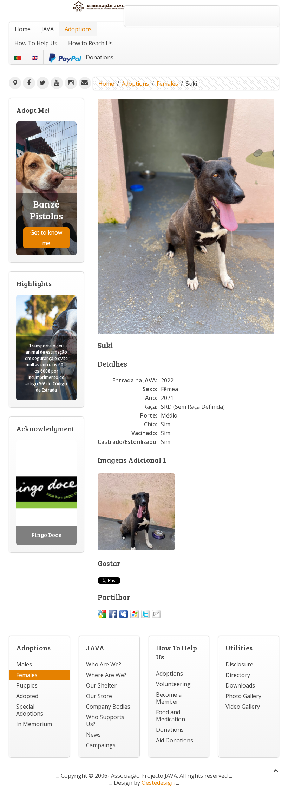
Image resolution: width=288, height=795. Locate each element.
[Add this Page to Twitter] (145, 614)
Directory (237, 675)
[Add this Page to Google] (102, 614)
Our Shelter (101, 685)
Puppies (27, 685)
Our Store (99, 696)
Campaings (101, 745)
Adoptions (78, 29)
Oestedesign (158, 783)
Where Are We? (106, 675)
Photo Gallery (243, 696)
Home (23, 29)
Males (24, 664)
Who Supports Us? (105, 720)
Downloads (240, 685)
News (93, 734)
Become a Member (169, 698)
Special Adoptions (29, 710)
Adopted (27, 696)
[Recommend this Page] (156, 614)
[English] (34, 57)
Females (167, 83)
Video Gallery (242, 706)
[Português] (17, 57)
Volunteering (173, 684)
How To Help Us (35, 43)
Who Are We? (103, 664)
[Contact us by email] (85, 83)
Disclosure (239, 664)
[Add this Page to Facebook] (113, 614)
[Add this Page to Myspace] (123, 614)
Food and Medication (170, 715)
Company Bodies (108, 706)
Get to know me (46, 238)
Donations (170, 730)
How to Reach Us (90, 43)
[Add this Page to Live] (134, 614)
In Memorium (34, 724)
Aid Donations (174, 740)
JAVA (47, 29)
